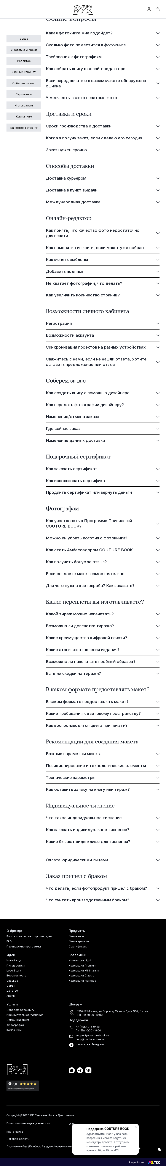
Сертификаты (78, 946)
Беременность (16, 975)
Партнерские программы (23, 946)
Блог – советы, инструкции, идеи (29, 936)
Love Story (13, 970)
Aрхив (10, 995)
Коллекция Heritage (82, 980)
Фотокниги (76, 936)
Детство (12, 990)
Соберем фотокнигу (20, 1010)
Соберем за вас (23, 83)
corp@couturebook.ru (90, 1039)
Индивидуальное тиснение (24, 1014)
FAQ (9, 941)
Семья (10, 985)
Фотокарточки (79, 941)
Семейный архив (18, 1019)
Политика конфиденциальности (28, 1123)
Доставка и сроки (24, 49)
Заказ (24, 38)
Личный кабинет (24, 72)
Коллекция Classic (81, 975)
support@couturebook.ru (92, 1035)
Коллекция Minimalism (84, 970)
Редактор (24, 61)
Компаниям (24, 116)
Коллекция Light (80, 960)
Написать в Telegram (90, 1044)
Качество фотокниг (24, 127)
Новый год (13, 960)
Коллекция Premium (82, 965)
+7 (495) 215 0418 (88, 1026)
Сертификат (24, 94)
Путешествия (15, 965)
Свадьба (12, 980)
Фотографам (24, 105)
